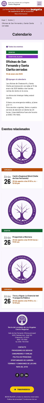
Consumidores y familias (22, 353)
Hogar (3, 20)
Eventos (10, 20)
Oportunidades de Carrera (22, 360)
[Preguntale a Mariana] (22, 211)
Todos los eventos (15, 47)
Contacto (22, 347)
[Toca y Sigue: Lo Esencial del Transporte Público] (22, 269)
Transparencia (23, 389)
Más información (21, 14)
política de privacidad (22, 357)
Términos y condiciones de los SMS (22, 363)
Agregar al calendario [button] (17, 79)
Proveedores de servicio (22, 350)
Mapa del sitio (22, 367)
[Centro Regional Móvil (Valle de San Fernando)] (22, 150)
